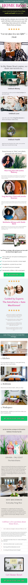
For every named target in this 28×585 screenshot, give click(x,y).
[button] (14, 528)
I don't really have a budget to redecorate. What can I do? (14, 528)
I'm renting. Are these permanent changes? (12, 550)
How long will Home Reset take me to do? (11, 547)
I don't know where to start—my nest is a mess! (12, 544)
